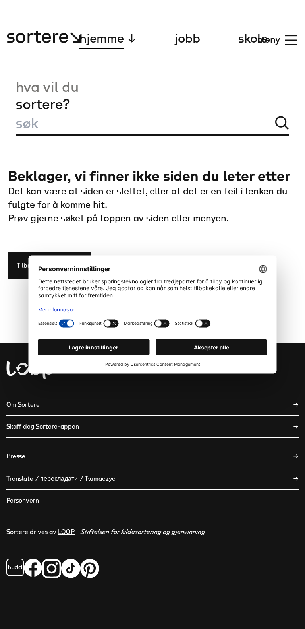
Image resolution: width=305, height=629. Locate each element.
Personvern (22, 501)
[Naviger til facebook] (15, 567)
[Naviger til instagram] (51, 568)
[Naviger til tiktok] (70, 568)
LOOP (66, 532)
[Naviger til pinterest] (89, 568)
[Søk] (282, 123)
